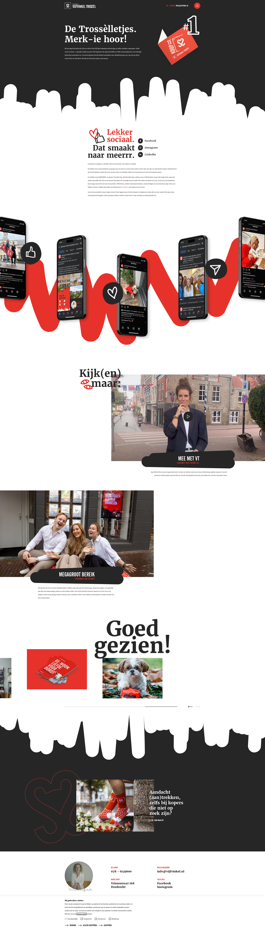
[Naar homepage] (80, 6)
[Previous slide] (190, 706)
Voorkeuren (102, 919)
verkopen (124, 187)
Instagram (165, 887)
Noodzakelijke (73, 919)
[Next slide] (197, 706)
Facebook (164, 883)
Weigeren (73, 925)
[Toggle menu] (197, 6)
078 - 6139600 (170, 6)
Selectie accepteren (90, 925)
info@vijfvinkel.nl (182, 6)
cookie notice (81, 914)
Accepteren (108, 925)
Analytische (88, 919)
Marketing (115, 919)
